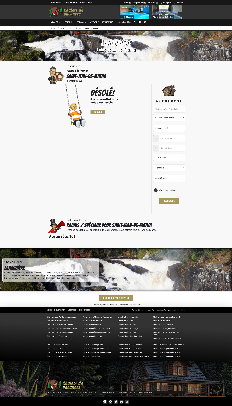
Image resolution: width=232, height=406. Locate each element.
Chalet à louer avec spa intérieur (130, 345)
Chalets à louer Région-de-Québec (166, 328)
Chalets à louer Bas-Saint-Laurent (60, 325)
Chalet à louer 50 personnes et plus (166, 356)
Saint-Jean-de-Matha (89, 28)
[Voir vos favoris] (134, 22)
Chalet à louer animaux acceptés (59, 352)
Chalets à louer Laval (126, 321)
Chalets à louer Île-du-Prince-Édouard (97, 328)
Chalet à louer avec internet (57, 356)
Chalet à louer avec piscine (93, 345)
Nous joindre (134, 392)
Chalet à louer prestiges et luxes (130, 352)
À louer (54, 22)
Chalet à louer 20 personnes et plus (166, 352)
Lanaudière (74, 28)
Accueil (53, 28)
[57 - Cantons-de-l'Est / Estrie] (167, 12)
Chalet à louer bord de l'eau (57, 345)
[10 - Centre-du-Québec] (134, 12)
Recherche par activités (116, 298)
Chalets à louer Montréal (127, 332)
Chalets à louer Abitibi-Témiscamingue (62, 317)
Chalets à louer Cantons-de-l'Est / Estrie (62, 328)
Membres (179, 3)
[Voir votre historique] (145, 22)
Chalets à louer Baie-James (57, 321)
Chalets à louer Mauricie (127, 325)
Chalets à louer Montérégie (128, 328)
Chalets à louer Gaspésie (92, 325)
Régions (67, 22)
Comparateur (139, 3)
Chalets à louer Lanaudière (93, 336)
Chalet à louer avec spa (91, 356)
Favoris (126, 3)
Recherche (107, 22)
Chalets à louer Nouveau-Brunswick (166, 317)
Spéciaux (81, 22)
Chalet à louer (63, 28)
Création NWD (147, 392)
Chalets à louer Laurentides (128, 317)
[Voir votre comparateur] (139, 22)
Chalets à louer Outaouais (163, 325)
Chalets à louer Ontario (162, 321)
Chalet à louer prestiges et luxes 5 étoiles (168, 345)
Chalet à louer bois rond (56, 349)
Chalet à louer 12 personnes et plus (166, 349)
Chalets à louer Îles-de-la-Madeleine (96, 332)
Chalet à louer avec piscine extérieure (97, 352)
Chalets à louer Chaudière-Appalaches (97, 317)
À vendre (94, 22)
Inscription (167, 3)
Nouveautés (124, 22)
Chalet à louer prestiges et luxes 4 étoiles (133, 356)
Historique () (161, 310)
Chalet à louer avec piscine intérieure (96, 349)
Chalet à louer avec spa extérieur (130, 349)
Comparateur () (147, 310)
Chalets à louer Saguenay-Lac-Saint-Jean (167, 333)
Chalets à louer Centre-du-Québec (60, 332)
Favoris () (136, 310)
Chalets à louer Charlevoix (57, 336)
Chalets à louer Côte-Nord (92, 321)
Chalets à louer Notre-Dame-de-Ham (167, 339)
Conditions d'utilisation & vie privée (112, 392)
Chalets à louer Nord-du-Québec (130, 336)
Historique (152, 3)
